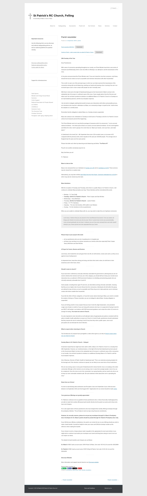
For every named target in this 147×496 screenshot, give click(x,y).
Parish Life (82, 26)
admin (79, 40)
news (80, 470)
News (99, 26)
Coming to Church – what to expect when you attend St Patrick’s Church (77, 52)
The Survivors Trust (36, 111)
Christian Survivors (36, 113)
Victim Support (35, 100)
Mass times (75, 470)
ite (98, 462)
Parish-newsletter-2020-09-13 (67, 47)
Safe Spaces (34, 93)
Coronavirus (69, 470)
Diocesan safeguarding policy (39, 63)
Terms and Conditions (89, 488)
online (115, 389)
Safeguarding (62, 26)
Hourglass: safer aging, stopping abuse (42, 115)
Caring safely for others (37, 67)
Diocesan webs (93, 462)
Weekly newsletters (86, 470)
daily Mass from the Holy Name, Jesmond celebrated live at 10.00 (98, 174)
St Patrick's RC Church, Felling (53, 15)
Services (107, 26)
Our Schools (91, 26)
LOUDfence (34, 106)
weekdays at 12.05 (104, 168)
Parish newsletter (68, 37)
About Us (52, 26)
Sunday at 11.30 (89, 168)
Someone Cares (35, 109)
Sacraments (72, 26)
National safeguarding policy (39, 65)
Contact (115, 26)
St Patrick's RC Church (42, 488)
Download (79, 47)
